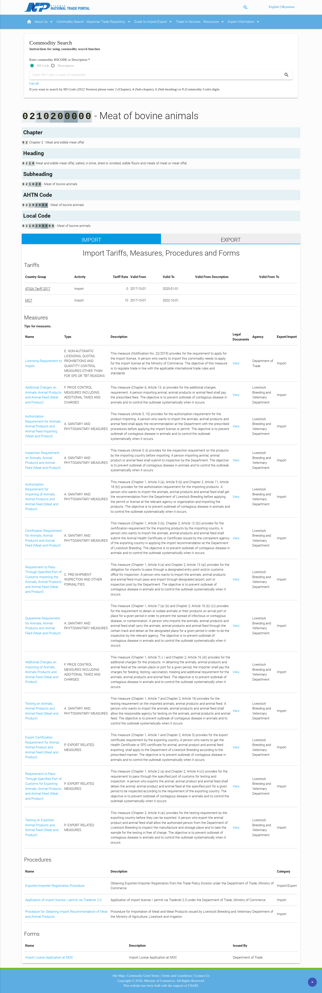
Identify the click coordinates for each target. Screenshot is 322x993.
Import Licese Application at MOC (49, 957)
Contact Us (201, 975)
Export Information (244, 21)
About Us (44, 21)
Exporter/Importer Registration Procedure (55, 886)
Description (66, 65)
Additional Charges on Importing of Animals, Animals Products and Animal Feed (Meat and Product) (41, 672)
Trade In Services (188, 22)
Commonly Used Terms (143, 975)
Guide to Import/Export (153, 21)
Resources (214, 21)
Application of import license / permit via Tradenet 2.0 (63, 900)
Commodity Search (70, 22)
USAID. (193, 985)
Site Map (119, 975)
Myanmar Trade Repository (109, 21)
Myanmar (288, 7)
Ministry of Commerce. (160, 980)
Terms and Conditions (177, 975)
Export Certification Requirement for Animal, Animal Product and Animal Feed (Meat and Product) (42, 747)
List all (34, 83)
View (236, 363)
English (274, 7)
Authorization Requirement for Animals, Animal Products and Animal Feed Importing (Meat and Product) (43, 426)
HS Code (43, 65)
